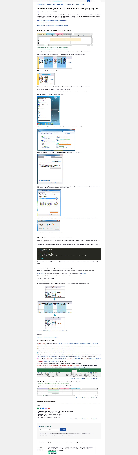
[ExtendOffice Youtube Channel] (43, 450)
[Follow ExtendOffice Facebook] (38, 450)
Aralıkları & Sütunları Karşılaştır (86, 352)
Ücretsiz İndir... (94, 378)
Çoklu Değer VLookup (56, 348)
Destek (58, 442)
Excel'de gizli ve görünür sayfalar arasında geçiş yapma (47, 337)
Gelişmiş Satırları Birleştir (49, 361)
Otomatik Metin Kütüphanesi (95, 354)
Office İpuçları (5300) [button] (69, 4)
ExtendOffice (41, 4)
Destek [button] (77, 4)
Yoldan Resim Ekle (59, 360)
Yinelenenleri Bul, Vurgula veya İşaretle (53, 346)
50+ (69, 358)
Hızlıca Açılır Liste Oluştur (52, 350)
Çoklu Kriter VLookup (47, 348)
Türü (73, 358)
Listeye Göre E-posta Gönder (65, 356)
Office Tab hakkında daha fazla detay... (81, 397)
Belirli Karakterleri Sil (62, 358)
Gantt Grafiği (77, 358)
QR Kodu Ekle (53, 360)
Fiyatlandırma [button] (60, 4)
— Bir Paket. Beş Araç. (49, 1)
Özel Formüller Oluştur (74, 343)
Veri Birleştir (45, 356)
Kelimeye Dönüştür (77, 360)
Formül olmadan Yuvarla (95, 346)
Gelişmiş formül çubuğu (66, 354)
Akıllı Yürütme (61, 343)
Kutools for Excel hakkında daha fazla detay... (80, 378)
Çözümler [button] (49, 4)
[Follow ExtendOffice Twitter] (40, 450)
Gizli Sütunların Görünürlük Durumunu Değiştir (70, 352)
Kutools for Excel (40, 273)
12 (47, 358)
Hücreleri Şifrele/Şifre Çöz (54, 356)
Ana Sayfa (41, 442)
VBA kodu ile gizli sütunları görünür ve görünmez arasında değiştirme (51, 23)
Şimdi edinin (83, 273)
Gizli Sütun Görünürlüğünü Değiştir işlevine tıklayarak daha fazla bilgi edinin (52, 330)
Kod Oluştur (67, 343)
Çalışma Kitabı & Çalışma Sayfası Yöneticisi (80, 354)
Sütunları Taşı (58, 352)
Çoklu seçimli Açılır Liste (70, 350)
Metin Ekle (55, 358)
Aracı (51, 358)
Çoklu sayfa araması (65, 348)
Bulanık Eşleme (73, 348)
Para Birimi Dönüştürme (86, 360)
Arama (83, 4)
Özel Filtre (79, 356)
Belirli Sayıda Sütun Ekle (50, 352)
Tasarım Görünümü (58, 354)
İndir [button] (54, 4)
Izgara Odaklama (50, 354)
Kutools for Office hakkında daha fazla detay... (80, 419)
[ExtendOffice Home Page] (88, 1)
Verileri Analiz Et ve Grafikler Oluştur (87, 343)
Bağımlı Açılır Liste (61, 350)
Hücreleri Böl (56, 361)
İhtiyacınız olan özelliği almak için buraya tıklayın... (78, 367)
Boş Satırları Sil (65, 346)
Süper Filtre (74, 356)
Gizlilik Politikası (68, 442)
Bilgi (50, 442)
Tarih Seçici (40, 356)
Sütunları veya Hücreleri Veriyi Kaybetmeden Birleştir (79, 346)
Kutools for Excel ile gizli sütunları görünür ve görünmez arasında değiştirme (52, 25)
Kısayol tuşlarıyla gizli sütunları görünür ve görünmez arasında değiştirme (52, 20)
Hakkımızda (80, 442)
